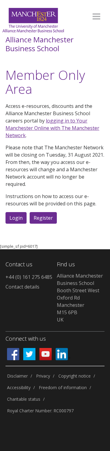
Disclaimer (17, 376)
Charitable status (23, 399)
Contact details (22, 286)
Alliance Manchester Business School (40, 44)
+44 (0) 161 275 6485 (29, 277)
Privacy (43, 376)
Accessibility (19, 387)
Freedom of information (63, 387)
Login (16, 218)
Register (43, 218)
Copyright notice (74, 376)
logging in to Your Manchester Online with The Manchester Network (52, 128)
